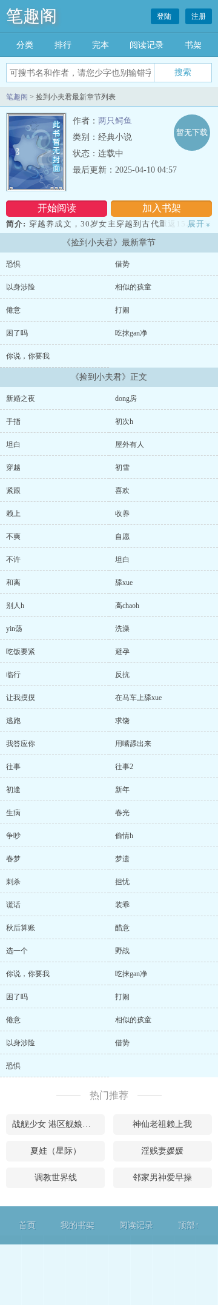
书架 (193, 45)
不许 (13, 559)
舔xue (124, 582)
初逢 (13, 789)
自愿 (122, 536)
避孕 (122, 651)
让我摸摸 (20, 697)
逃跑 (13, 720)
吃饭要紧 (20, 651)
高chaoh (127, 605)
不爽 (13, 536)
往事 (13, 766)
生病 (13, 812)
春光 (122, 812)
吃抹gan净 (131, 333)
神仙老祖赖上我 (162, 1124)
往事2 (124, 766)
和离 (13, 582)
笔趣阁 (31, 16)
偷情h (124, 835)
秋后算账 (20, 927)
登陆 (165, 16)
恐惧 (13, 264)
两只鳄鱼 (115, 120)
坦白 (13, 444)
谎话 (13, 904)
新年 (122, 789)
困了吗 (17, 333)
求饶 (122, 720)
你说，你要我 (28, 356)
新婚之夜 (20, 398)
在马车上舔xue (138, 697)
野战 (122, 951)
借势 (122, 264)
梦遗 (122, 858)
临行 (13, 674)
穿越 (13, 467)
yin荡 (14, 628)
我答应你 (20, 743)
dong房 (126, 398)
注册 (198, 16)
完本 (100, 45)
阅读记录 (147, 45)
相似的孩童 (133, 287)
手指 (13, 421)
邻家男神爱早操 (162, 1177)
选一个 (17, 951)
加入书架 (161, 208)
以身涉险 (20, 287)
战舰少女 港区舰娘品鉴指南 (58, 1124)
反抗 (122, 674)
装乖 (122, 904)
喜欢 (122, 490)
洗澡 (122, 628)
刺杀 (13, 881)
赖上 (13, 513)
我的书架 (77, 1225)
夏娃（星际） (55, 1150)
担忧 (122, 881)
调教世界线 (56, 1177)
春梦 (13, 858)
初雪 (122, 467)
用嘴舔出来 (133, 743)
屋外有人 (129, 444)
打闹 (122, 310)
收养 (122, 513)
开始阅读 (57, 208)
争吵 (13, 835)
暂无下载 (192, 132)
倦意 (13, 310)
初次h (124, 421)
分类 (24, 45)
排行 (62, 45)
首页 (27, 1225)
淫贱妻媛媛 (162, 1150)
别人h (15, 605)
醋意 (122, 927)
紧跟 (13, 490)
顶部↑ (188, 1225)
